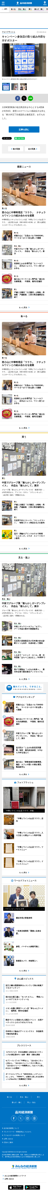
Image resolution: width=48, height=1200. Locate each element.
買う (30, 9)
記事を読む (24, 129)
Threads (34, 1118)
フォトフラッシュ (8, 32)
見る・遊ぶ (22, 9)
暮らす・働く (39, 9)
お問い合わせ (8, 1139)
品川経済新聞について (11, 1128)
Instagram (27, 1118)
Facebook (13, 1118)
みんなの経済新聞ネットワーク (24, 1167)
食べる (13, 9)
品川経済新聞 (24, 3)
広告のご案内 (8, 1142)
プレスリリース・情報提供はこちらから (17, 1132)
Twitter (20, 1118)
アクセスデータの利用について (14, 1135)
